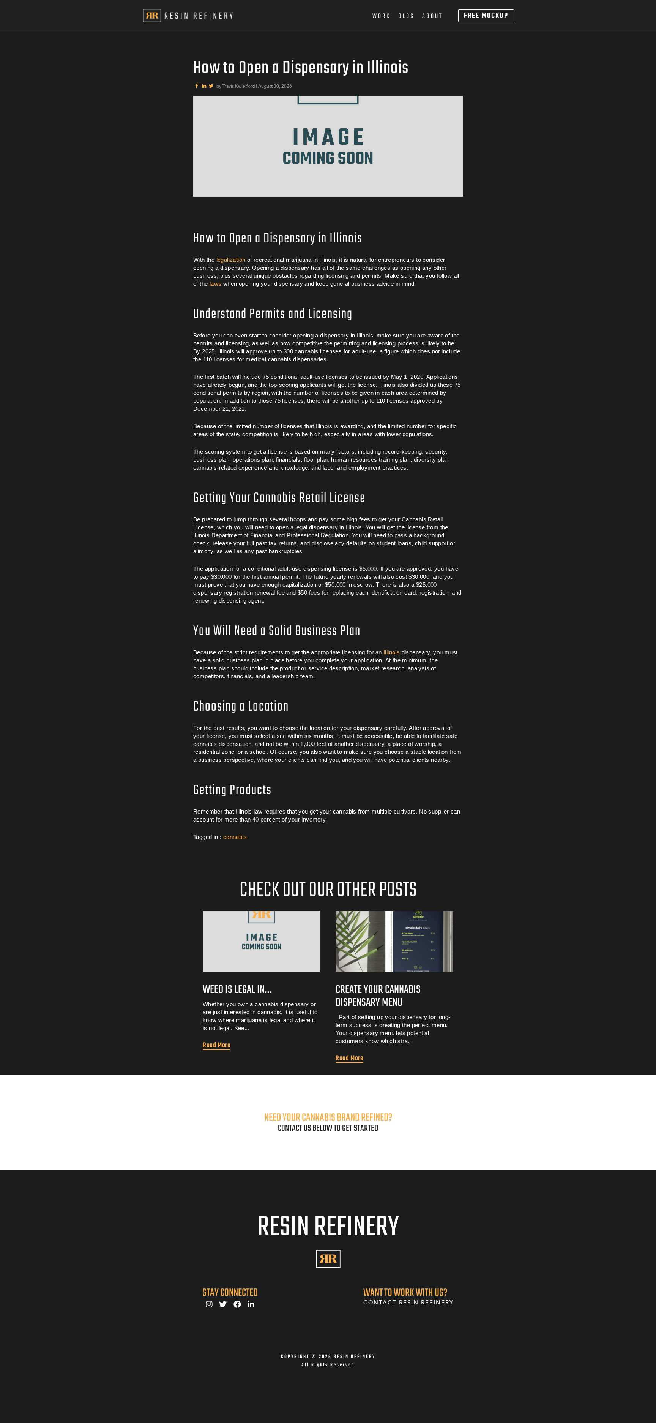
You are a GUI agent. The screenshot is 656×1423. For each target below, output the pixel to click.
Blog (406, 16)
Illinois (391, 652)
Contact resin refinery (408, 1302)
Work (381, 16)
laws (216, 283)
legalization (231, 259)
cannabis (235, 837)
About (432, 16)
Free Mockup (486, 15)
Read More (216, 1045)
